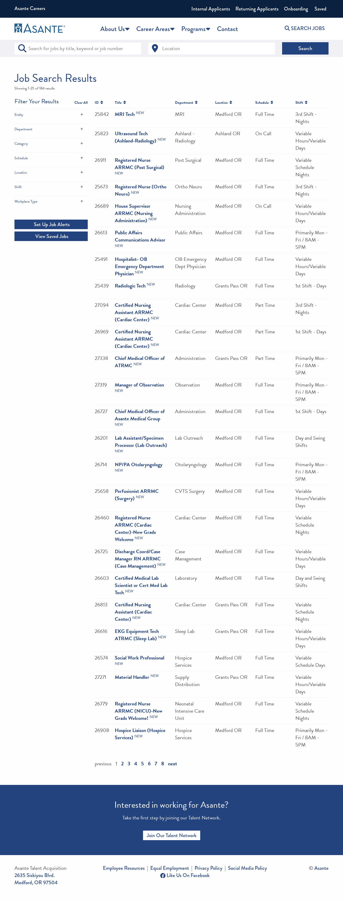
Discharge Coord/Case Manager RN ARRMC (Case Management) (138, 559)
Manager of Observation (139, 385)
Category (21, 143)
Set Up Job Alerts (51, 224)
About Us (112, 29)
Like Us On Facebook (187, 875)
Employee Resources (124, 868)
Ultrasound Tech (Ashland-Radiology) (135, 137)
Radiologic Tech (130, 286)
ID (98, 102)
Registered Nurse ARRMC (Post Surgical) (139, 163)
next (172, 763)
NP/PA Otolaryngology (138, 464)
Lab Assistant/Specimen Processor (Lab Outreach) (141, 441)
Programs (193, 29)
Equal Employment (169, 868)
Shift (17, 187)
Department (23, 129)
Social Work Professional (139, 658)
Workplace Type (25, 201)
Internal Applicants (210, 9)
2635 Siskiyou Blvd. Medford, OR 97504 (36, 878)
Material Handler (132, 677)
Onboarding (296, 9)
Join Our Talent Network (171, 835)
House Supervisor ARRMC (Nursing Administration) (134, 213)
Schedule (21, 158)
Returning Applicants (257, 9)
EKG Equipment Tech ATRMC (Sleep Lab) (137, 634)
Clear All (81, 102)
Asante (321, 868)
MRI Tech (125, 114)
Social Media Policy (247, 868)
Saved (319, 9)
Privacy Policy (208, 868)
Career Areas (153, 29)
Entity (18, 114)
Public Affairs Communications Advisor (140, 236)
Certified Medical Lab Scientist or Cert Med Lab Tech (141, 585)
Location (20, 172)
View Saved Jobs (51, 236)
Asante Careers (29, 8)
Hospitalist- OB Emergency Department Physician (139, 266)
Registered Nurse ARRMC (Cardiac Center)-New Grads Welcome (135, 528)
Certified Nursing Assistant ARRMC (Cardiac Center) (134, 312)
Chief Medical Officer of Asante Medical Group (140, 414)
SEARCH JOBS (307, 28)
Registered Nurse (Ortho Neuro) (140, 190)
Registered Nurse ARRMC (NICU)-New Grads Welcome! (138, 711)
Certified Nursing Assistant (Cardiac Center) (133, 612)
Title (119, 102)
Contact (227, 29)
